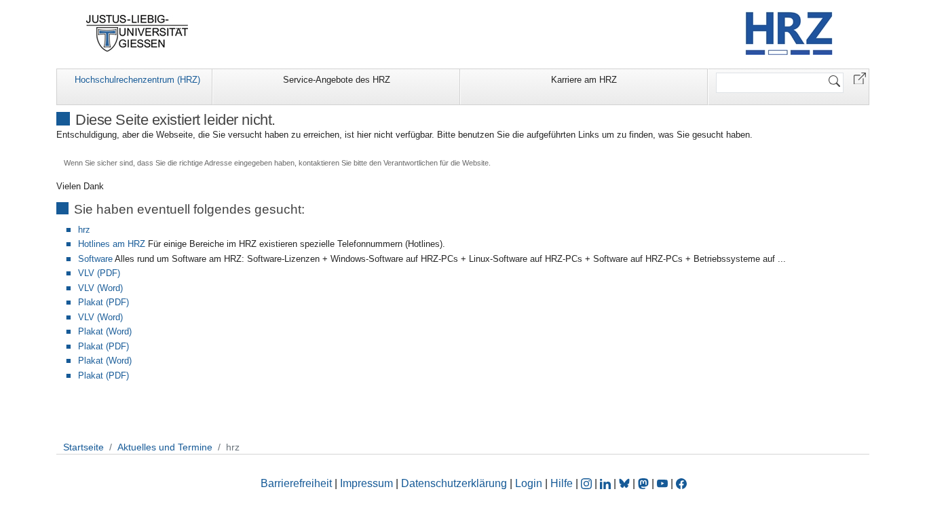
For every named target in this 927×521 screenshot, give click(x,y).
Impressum (366, 483)
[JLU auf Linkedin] (606, 483)
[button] (860, 78)
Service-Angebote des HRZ (336, 80)
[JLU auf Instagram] (587, 483)
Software (95, 259)
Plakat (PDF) (103, 302)
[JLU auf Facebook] (681, 483)
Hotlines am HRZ (111, 244)
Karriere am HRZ (584, 80)
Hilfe (561, 483)
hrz (84, 230)
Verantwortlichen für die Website (436, 163)
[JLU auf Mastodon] (644, 483)
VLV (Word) (100, 288)
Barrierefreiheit (296, 483)
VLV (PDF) (99, 273)
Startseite (83, 447)
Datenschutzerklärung (454, 483)
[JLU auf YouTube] (662, 483)
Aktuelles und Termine (164, 447)
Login (530, 483)
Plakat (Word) (105, 331)
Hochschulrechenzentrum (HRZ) (137, 80)
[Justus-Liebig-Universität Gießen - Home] (137, 33)
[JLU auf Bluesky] (625, 483)
